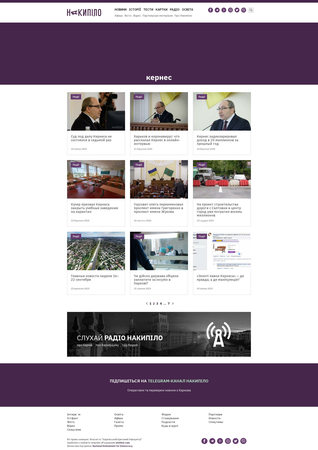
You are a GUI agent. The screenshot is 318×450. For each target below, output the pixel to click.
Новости (214, 418)
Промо (118, 426)
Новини (121, 9)
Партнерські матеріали (158, 15)
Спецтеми (74, 429)
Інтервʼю (73, 414)
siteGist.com (123, 442)
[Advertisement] (159, 46)
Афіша (119, 15)
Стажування (170, 418)
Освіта (187, 9)
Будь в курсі (169, 426)
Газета (119, 422)
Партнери (215, 414)
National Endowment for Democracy (112, 446)
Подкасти (168, 422)
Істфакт (72, 418)
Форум (166, 414)
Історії (135, 9)
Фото (128, 15)
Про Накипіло (183, 15)
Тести (148, 9)
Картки (161, 9)
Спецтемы (216, 422)
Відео (137, 15)
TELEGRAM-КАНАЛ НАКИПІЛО (178, 381)
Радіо (175, 9)
